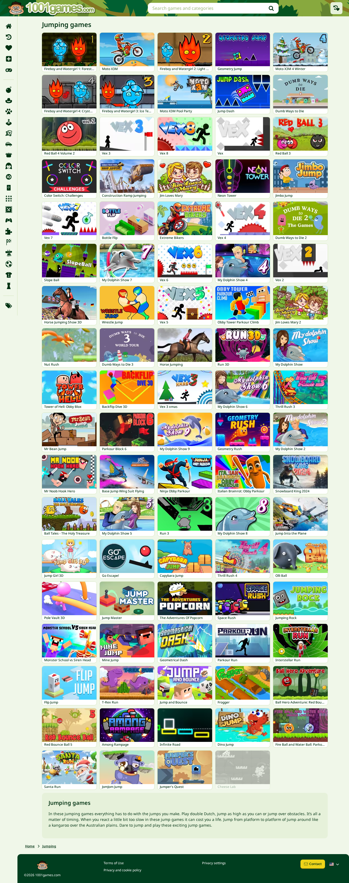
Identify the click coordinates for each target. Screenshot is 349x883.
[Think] (8, 285)
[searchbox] (213, 8)
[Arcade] (8, 122)
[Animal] (8, 111)
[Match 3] (8, 198)
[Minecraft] (8, 209)
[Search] (271, 8)
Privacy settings (214, 863)
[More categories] (8, 305)
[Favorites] (8, 48)
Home (30, 846)
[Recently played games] (336, 8)
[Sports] (8, 274)
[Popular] (8, 69)
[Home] (8, 26)
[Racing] (8, 242)
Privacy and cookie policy (122, 870)
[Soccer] (8, 264)
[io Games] (8, 176)
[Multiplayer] (8, 220)
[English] (334, 864)
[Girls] (8, 165)
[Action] (8, 89)
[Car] (8, 144)
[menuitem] (8, 26)
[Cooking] (8, 155)
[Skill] (8, 253)
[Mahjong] (8, 187)
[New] (8, 58)
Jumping (49, 846)
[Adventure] (8, 100)
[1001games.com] (51, 8)
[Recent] (8, 37)
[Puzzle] (8, 231)
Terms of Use (114, 863)
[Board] (8, 133)
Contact (315, 863)
